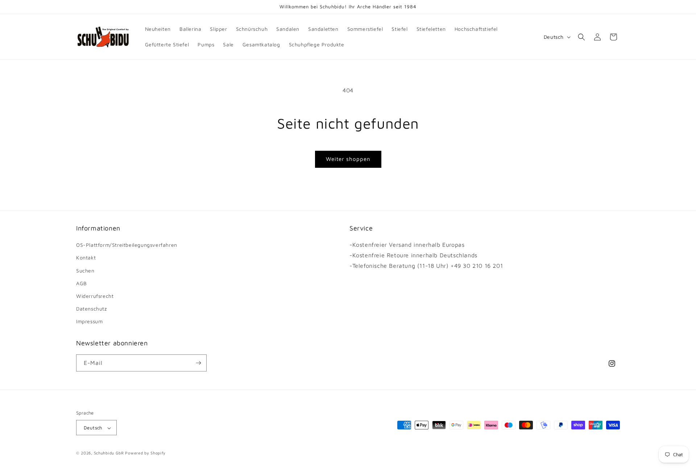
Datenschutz (91, 308)
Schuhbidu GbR (109, 453)
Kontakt (86, 258)
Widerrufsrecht (94, 296)
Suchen (85, 270)
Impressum (89, 322)
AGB (81, 283)
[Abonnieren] (198, 362)
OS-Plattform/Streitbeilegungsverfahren (126, 245)
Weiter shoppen (348, 159)
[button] (581, 37)
